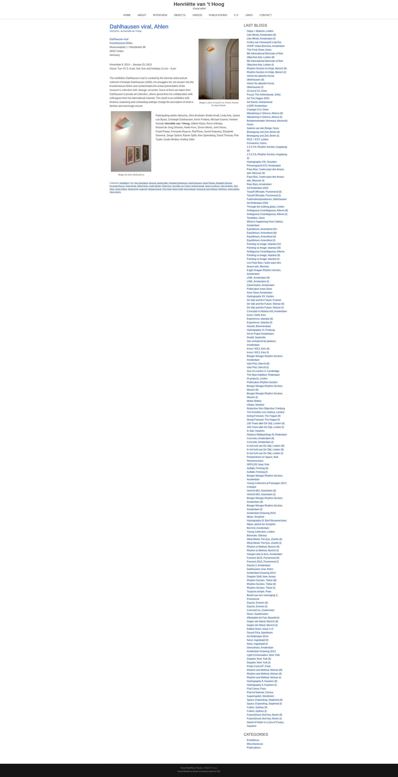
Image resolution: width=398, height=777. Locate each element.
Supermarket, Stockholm (260, 696)
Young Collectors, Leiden (261, 531)
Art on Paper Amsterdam (260, 333)
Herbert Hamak (197, 186)
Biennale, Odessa (257, 535)
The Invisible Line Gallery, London (266, 412)
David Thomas (209, 183)
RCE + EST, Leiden (257, 139)
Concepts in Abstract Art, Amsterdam (267, 311)
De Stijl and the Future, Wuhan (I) (265, 307)
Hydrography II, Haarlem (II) (262, 681)
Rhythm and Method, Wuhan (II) (264, 673)
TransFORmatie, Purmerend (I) (264, 195)
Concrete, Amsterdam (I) (260, 442)
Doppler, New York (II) (259, 658)
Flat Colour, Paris (256, 688)
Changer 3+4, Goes (257, 109)
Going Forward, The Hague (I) (263, 419)
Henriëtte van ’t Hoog (199, 4)
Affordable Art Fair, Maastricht (263, 617)
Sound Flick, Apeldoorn (260, 632)
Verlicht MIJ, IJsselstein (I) (261, 494)
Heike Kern (166, 186)
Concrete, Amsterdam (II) (260, 438)
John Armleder (227, 186)
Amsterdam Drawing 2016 (261, 513)
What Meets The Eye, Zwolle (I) (264, 543)
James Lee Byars (212, 186)
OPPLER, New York (258, 464)
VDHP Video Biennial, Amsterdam (266, 46)
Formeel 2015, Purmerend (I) (263, 561)
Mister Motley (254, 401)
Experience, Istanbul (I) (259, 322)
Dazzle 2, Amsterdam (258, 565)
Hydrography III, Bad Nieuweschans (267, 520)
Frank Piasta (131, 186)
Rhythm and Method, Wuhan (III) (264, 670)
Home (127, 15)
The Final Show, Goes (259, 49)
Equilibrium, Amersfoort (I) (261, 240)
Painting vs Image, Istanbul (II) (263, 255)
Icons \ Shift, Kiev (256, 315)
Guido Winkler (155, 186)
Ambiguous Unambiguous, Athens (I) (267, 214)
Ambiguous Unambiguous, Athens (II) (267, 210)
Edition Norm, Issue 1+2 (260, 629)
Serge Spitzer (233, 189)
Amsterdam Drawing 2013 (261, 651)
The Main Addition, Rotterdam (263, 374)
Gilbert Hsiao (142, 186)
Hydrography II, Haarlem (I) (262, 685)
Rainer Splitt (177, 189)
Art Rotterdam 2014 (257, 636)
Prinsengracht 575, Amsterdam (264, 165)
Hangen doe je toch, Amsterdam (264, 554)
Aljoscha (152, 183)
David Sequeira (195, 183)
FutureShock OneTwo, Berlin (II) (264, 714)
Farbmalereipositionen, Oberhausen (267, 199)
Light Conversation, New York (263, 655)
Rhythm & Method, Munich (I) (263, 550)
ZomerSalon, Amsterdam (260, 285)
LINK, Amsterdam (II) (258, 277)
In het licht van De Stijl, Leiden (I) (265, 453)
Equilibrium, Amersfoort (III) (262, 232)
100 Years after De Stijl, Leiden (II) (266, 423)
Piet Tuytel (167, 189)
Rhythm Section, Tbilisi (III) (261, 580)
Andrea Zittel (162, 183)
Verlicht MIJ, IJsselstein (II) (261, 490)
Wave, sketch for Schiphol (261, 524)
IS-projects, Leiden (257, 378)
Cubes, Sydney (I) (257, 711)
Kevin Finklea (121, 189)
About (142, 15)
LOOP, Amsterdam (257, 105)
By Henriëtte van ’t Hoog (131, 31)
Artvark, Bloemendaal (259, 326)
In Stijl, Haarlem (255, 431)
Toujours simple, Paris (259, 591)
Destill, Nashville (256, 337)
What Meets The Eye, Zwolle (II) (264, 539)
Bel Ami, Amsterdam (258, 528)
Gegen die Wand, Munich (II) (262, 621)
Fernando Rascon (117, 186)
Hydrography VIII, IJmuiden (262, 162)
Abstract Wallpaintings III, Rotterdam (267, 434)
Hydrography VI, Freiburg (261, 330)
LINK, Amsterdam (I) (258, 281)
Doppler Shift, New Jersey (261, 576)
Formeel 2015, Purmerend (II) (263, 558)
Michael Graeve (155, 189)
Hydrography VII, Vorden (260, 296)
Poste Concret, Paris (259, 666)
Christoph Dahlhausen (178, 183)
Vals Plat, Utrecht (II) (258, 363)
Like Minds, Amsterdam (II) (261, 34)
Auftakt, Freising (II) (257, 468)
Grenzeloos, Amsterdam (260, 647)
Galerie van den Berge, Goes (263, 128)
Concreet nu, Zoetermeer (260, 610)
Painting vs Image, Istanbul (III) (264, 247)
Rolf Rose (222, 189)
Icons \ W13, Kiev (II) (258, 348)
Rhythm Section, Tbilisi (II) (261, 584)
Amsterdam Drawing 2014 (261, 573)
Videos (197, 15)
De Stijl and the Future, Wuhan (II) (265, 303)
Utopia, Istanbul (255, 404)
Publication (259, 289)
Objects (180, 15)
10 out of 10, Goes (257, 91)
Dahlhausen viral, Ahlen (139, 26)
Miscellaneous (255, 744)
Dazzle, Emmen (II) (257, 602)
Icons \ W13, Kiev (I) (258, 352)
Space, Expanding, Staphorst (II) (264, 700)
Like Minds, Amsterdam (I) (261, 38)
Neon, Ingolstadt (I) (257, 643)
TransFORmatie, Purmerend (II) (264, 191)
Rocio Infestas (190, 189)
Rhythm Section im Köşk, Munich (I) (266, 72)
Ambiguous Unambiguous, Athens (266, 251)
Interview (160, 15)
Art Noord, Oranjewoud (259, 102)
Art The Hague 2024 (258, 98)
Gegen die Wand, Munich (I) (262, 625)
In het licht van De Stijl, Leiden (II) (265, 449)
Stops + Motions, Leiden (260, 31)
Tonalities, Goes (256, 218)
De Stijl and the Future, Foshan (264, 300)
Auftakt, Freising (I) (257, 472)
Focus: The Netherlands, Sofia (263, 94)
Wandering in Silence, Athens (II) (265, 113)
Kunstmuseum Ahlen (121, 43)
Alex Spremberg (141, 183)
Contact (266, 15)
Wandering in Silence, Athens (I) (264, 117)
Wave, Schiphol (255, 516)
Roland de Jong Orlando (207, 189)
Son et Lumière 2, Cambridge (263, 371)
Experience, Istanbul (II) (260, 318)
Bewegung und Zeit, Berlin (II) (263, 132)
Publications (218, 15)
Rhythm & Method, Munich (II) (263, 546)
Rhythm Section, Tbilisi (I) (261, 587)
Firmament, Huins (256, 143)
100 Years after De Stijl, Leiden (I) (265, 427)
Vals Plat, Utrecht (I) (258, 367)
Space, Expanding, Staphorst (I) (264, 703)
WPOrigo (213, 768)
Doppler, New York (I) (258, 662)
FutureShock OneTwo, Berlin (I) (264, 718)
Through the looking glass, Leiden (265, 206)
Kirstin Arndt (133, 189)
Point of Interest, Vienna (260, 692)
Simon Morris (115, 192)
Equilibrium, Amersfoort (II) (261, 236)
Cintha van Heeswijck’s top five (264, 42)
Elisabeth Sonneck (224, 183)
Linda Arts (143, 189)
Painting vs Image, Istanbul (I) (263, 259)
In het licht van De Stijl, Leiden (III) (265, 445)
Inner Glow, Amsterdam (259, 292)
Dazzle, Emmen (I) (257, 606)
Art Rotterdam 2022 (257, 203)
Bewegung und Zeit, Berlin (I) (263, 135)
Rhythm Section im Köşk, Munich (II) (267, 68)
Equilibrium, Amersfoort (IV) (262, 229)
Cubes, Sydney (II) (257, 707)
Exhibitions (124, 183)
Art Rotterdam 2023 (257, 188)
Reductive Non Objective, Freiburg (266, 408)
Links (249, 15)
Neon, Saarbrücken (257, 614)
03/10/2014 (114, 31)
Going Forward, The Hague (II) (263, 416)
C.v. (236, 15)
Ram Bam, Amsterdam (259, 184)
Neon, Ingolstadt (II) (257, 640)
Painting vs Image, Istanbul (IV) (264, 244)
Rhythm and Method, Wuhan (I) (264, 677)
